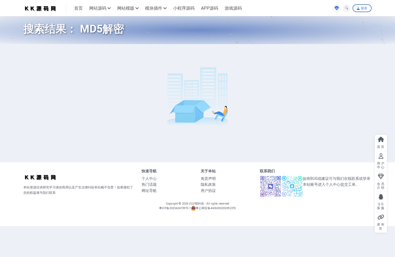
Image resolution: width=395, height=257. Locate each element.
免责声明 (208, 178)
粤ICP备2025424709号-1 (175, 208)
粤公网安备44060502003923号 (216, 208)
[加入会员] (336, 8)
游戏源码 (233, 8)
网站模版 (125, 8)
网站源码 (97, 8)
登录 (364, 8)
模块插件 (153, 8)
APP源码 (209, 8)
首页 (78, 8)
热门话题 (149, 184)
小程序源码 (184, 8)
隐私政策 (208, 184)
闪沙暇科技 (197, 203)
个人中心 (149, 178)
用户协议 (208, 190)
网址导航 (149, 190)
